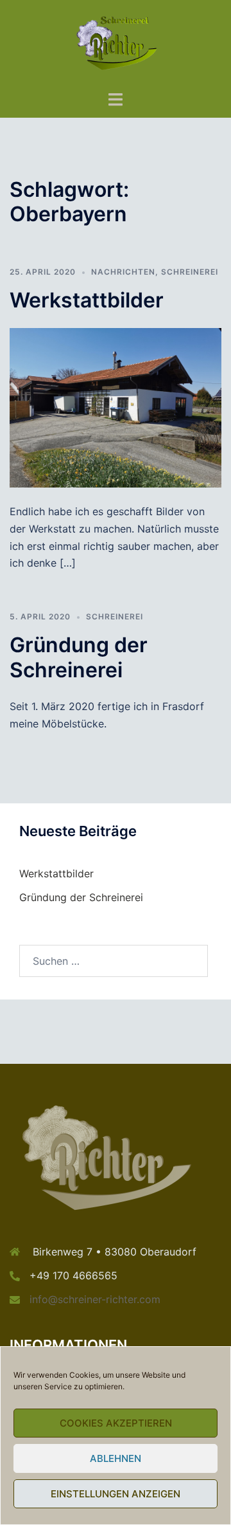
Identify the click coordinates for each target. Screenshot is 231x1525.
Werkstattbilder (87, 300)
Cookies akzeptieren (116, 1423)
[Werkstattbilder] (115, 406)
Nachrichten (123, 272)
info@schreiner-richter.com (95, 1299)
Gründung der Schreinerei (79, 657)
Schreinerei (189, 272)
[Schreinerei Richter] (115, 43)
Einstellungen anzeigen (115, 1494)
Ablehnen (115, 1458)
